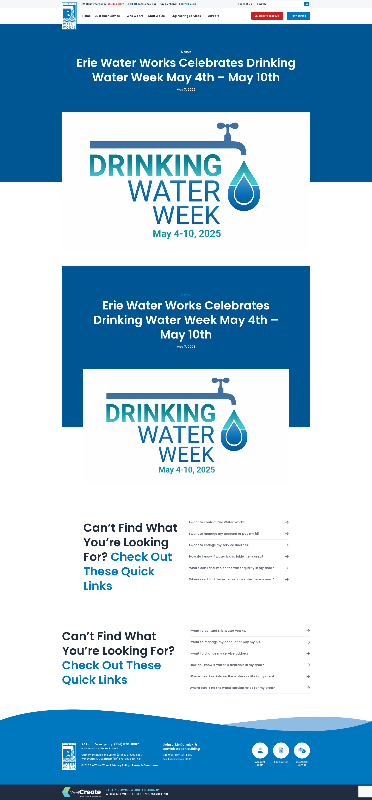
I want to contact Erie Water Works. (217, 522)
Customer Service (107, 16)
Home (86, 16)
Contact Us (245, 4)
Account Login (260, 763)
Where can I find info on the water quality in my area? (231, 568)
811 (135, 4)
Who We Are (135, 16)
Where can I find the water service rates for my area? (231, 579)
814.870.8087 (116, 4)
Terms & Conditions (145, 765)
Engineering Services (186, 16)
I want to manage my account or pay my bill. (224, 533)
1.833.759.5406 (186, 4)
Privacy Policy (120, 765)
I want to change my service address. (219, 545)
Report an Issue (269, 15)
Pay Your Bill (298, 15)
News (186, 52)
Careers (213, 16)
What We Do (156, 16)
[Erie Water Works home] (69, 16)
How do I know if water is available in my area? (226, 556)
